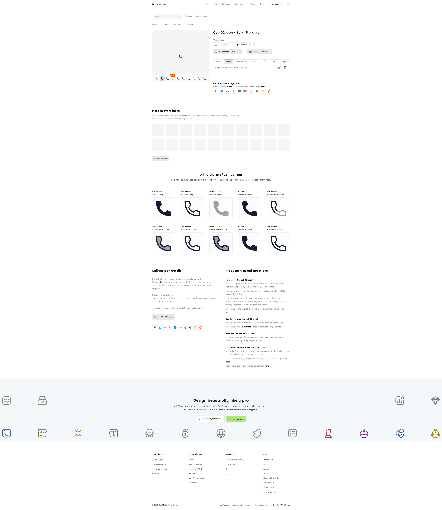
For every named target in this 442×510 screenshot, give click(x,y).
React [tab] (228, 61)
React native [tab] (241, 61)
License (265, 469)
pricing (229, 86)
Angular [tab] (285, 61)
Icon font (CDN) (195, 469)
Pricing (265, 464)
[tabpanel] (251, 71)
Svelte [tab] (264, 61)
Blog (228, 469)
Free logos (156, 473)
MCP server (193, 482)
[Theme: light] (288, 4)
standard (177, 24)
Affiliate (267, 459)
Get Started (276, 4)
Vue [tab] (253, 61)
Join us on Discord (270, 478)
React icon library (196, 464)
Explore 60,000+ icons (163, 317)
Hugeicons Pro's (170, 307)
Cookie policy (268, 487)
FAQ (227, 473)
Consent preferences (262, 505)
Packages (193, 473)
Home (154, 24)
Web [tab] (218, 61)
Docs (263, 86)
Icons (165, 24)
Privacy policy (268, 482)
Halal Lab (162, 505)
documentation (246, 326)
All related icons (161, 158)
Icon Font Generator (197, 478)
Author (265, 473)
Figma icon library (159, 469)
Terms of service (269, 492)
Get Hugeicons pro (236, 419)
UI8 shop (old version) (235, 459)
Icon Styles (230, 464)
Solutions (239, 4)
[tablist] (251, 61)
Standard (156, 282)
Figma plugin (157, 459)
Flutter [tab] (274, 61)
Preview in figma (159, 464)
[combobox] (168, 16)
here (228, 312)
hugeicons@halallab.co (242, 505)
